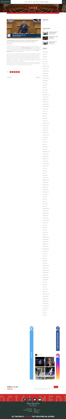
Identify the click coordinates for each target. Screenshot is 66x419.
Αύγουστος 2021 (45, 194)
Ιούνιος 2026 (45, 56)
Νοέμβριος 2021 (45, 187)
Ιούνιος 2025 (45, 85)
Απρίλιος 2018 (45, 289)
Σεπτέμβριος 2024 (46, 106)
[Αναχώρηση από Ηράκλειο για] (40, 371)
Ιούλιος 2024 (45, 111)
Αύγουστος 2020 (45, 222)
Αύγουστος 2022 (45, 165)
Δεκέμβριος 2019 (46, 241)
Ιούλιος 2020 (45, 225)
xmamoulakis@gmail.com (33, 405)
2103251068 (36, 411)
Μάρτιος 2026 (45, 63)
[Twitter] (34, 8)
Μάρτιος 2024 (45, 120)
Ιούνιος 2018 (45, 284)
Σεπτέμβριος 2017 (46, 305)
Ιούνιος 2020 (45, 227)
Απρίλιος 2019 (45, 260)
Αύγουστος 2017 (45, 308)
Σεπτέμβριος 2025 (46, 78)
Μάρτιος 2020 (45, 234)
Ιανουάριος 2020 (45, 239)
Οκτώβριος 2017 (45, 303)
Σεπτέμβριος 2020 (46, 220)
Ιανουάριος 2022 (45, 182)
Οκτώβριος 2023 (45, 132)
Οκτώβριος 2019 (45, 246)
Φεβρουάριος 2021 (46, 208)
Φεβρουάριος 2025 (46, 94)
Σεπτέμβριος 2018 (46, 277)
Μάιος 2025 (45, 87)
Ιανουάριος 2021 (45, 210)
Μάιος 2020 (45, 229)
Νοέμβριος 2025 (45, 73)
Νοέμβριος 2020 (45, 215)
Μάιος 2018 (45, 286)
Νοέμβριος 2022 (45, 158)
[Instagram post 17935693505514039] (40, 361)
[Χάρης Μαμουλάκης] (5, 2)
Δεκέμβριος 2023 (46, 127)
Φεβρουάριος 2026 (46, 66)
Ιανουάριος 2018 (45, 296)
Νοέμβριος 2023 (45, 130)
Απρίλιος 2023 (45, 146)
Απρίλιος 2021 (45, 203)
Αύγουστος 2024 (45, 108)
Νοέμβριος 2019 (45, 244)
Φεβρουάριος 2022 (46, 180)
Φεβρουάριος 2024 (46, 123)
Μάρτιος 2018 (45, 291)
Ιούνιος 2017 (45, 312)
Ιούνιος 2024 (45, 113)
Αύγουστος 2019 (45, 251)
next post (37, 77)
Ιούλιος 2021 (45, 196)
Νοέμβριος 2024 (45, 101)
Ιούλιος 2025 (45, 82)
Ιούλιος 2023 (45, 139)
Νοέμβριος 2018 (45, 272)
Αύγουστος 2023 (45, 137)
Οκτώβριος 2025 (45, 75)
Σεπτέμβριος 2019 (46, 248)
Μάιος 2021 (45, 201)
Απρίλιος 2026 (45, 61)
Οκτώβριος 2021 (45, 189)
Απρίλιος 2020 (45, 232)
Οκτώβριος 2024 (45, 104)
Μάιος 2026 (45, 59)
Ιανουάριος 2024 (45, 125)
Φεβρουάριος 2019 (46, 265)
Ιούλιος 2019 (45, 253)
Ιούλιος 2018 (45, 282)
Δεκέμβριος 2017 (46, 298)
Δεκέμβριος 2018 (46, 270)
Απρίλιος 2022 (45, 175)
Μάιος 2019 (45, 258)
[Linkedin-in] (32, 8)
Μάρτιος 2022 (45, 177)
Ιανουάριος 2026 (45, 68)
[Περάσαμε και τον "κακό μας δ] (50, 371)
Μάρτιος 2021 (45, 206)
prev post (9, 77)
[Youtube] (36, 8)
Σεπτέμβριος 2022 (46, 163)
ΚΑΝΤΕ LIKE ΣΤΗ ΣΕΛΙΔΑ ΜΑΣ (58, 341)
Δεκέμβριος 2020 (46, 213)
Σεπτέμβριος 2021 (46, 191)
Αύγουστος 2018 (45, 279)
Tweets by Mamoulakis (12, 326)
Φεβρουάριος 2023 (46, 151)
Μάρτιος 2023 (45, 149)
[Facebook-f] (30, 8)
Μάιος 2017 (45, 315)
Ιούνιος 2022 (45, 170)
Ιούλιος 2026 (45, 54)
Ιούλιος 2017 (45, 310)
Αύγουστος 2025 (45, 80)
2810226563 (30, 411)
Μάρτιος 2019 (45, 263)
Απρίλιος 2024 (45, 118)
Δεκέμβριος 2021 (46, 184)
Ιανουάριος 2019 (45, 267)
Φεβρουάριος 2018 (46, 293)
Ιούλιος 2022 (45, 168)
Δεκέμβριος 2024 (46, 99)
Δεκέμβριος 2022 (46, 156)
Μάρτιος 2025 (45, 92)
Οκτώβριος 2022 (45, 161)
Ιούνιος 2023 (45, 142)
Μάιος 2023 (45, 144)
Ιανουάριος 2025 (45, 97)
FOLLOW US (31, 355)
